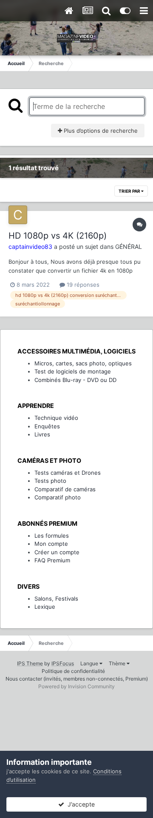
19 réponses (82, 284)
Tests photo (50, 480)
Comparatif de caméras (65, 489)
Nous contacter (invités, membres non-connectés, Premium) (77, 678)
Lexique (44, 606)
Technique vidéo (56, 417)
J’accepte (79, 804)
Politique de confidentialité (73, 671)
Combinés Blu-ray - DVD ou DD (75, 379)
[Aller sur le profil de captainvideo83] (17, 214)
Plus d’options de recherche (100, 130)
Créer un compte (56, 552)
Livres (42, 434)
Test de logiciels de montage (72, 371)
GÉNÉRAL (128, 246)
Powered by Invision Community (76, 686)
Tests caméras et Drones (67, 472)
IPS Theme (30, 663)
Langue (89, 663)
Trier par (130, 191)
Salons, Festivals (56, 598)
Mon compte (51, 543)
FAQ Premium (52, 560)
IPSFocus (62, 663)
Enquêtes (47, 426)
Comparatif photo (57, 497)
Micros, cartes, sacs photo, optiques (83, 363)
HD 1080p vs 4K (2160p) (57, 236)
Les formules (51, 535)
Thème (118, 663)
